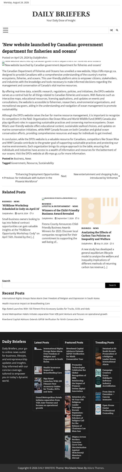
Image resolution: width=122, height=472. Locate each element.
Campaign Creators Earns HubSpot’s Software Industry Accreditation (109, 378)
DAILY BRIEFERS (61, 14)
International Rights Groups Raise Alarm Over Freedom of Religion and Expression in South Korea (51, 298)
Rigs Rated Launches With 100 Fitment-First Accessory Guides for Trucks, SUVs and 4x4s (46, 308)
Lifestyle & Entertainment (56, 206)
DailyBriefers (40, 57)
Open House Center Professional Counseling (109, 409)
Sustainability (46, 163)
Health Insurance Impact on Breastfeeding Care (26, 303)
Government (18, 163)
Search (6, 281)
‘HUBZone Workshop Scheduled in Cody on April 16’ (21, 207)
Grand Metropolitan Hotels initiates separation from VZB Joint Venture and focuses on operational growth (54, 314)
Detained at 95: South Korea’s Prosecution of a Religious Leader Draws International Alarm (109, 356)
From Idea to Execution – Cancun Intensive (109, 395)
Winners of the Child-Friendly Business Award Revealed (60, 212)
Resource (32, 163)
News (28, 158)
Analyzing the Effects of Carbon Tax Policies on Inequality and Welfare (96, 236)
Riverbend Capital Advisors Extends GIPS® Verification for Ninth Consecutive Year (43, 319)
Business (19, 158)
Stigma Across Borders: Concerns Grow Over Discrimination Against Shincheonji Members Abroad (79, 447)
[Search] (117, 30)
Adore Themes (95, 468)
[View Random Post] (111, 30)
